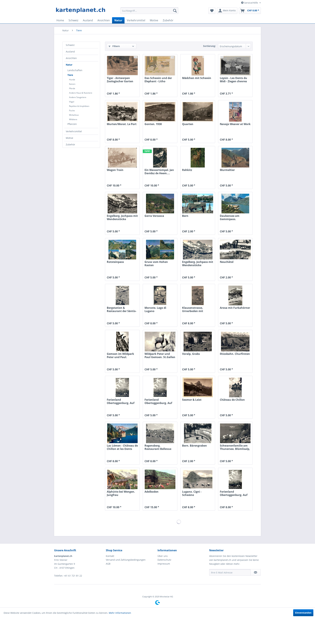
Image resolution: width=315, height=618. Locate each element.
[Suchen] (174, 10)
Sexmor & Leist (191, 400)
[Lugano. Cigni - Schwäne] (197, 479)
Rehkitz (187, 170)
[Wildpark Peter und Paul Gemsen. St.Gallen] (160, 341)
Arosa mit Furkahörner (235, 308)
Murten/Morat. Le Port (121, 124)
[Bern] (197, 203)
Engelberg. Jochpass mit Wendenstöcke (122, 217)
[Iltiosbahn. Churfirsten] (235, 341)
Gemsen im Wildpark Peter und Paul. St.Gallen (120, 355)
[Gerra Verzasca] (160, 203)
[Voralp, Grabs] (197, 341)
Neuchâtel (226, 262)
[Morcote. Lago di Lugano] (160, 295)
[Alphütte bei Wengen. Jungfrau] (122, 479)
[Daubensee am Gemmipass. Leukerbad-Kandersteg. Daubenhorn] (235, 203)
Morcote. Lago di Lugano (155, 309)
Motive (69, 137)
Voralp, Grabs (191, 354)
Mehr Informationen (120, 612)
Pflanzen (72, 124)
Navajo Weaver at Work (235, 124)
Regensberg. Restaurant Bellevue (158, 447)
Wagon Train (115, 170)
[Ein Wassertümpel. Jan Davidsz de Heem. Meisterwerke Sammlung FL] (160, 157)
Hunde (72, 79)
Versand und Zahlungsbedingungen (126, 559)
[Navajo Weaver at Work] (235, 112)
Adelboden (151, 491)
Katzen (72, 84)
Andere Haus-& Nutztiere (80, 92)
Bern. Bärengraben (194, 445)
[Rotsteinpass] (122, 249)
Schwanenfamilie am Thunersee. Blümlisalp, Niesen (235, 447)
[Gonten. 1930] (160, 112)
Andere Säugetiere (77, 97)
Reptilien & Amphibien (79, 106)
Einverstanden (303, 612)
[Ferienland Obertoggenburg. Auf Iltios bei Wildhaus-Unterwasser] (122, 387)
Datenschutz (164, 559)
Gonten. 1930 (153, 124)
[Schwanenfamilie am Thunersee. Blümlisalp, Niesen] (235, 433)
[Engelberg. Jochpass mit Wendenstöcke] (122, 203)
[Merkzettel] (211, 10)
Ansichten (71, 58)
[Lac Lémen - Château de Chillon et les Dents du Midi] (122, 433)
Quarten (187, 124)
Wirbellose (74, 115)
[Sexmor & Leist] (197, 387)
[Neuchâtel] (235, 249)
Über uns (163, 556)
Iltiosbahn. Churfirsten (235, 354)
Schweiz (70, 45)
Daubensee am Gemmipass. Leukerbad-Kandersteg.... (229, 217)
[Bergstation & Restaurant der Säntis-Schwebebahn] (122, 295)
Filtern (116, 46)
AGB (108, 563)
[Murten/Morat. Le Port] (122, 112)
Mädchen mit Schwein (196, 78)
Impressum (164, 563)
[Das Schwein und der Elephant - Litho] (160, 66)
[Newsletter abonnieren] (255, 572)
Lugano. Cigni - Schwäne (191, 493)
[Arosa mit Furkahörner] (235, 295)
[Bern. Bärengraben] (197, 433)
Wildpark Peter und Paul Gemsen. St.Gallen (160, 355)
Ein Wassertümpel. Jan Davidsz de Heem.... (159, 171)
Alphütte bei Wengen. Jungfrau (121, 493)
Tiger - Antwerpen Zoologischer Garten (120, 79)
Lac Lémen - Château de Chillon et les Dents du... (122, 447)
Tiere (70, 75)
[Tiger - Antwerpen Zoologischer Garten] (122, 66)
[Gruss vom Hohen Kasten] (160, 249)
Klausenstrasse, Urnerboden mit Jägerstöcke (192, 309)
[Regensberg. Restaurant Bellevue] (160, 433)
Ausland (70, 51)
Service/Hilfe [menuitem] (251, 2)
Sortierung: (209, 46)
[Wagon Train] (122, 157)
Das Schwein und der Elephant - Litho (158, 79)
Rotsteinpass (115, 262)
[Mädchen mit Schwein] (197, 66)
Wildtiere (73, 119)
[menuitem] (149, 10)
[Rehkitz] (197, 157)
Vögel (71, 101)
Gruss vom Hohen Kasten (156, 263)
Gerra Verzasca (154, 216)
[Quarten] (197, 112)
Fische (72, 110)
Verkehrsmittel (74, 131)
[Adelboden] (160, 479)
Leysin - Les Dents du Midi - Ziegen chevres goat (233, 79)
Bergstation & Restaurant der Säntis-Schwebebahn (121, 309)
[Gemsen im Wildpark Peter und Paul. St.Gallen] (122, 341)
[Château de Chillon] (235, 387)
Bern (185, 216)
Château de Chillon (232, 400)
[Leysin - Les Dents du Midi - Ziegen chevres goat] (235, 66)
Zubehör (70, 144)
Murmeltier (227, 170)
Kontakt (110, 556)
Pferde (72, 88)
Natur (69, 64)
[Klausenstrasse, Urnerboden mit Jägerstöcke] (197, 295)
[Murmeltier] (235, 157)
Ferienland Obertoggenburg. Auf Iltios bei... (120, 401)
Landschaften (74, 70)
